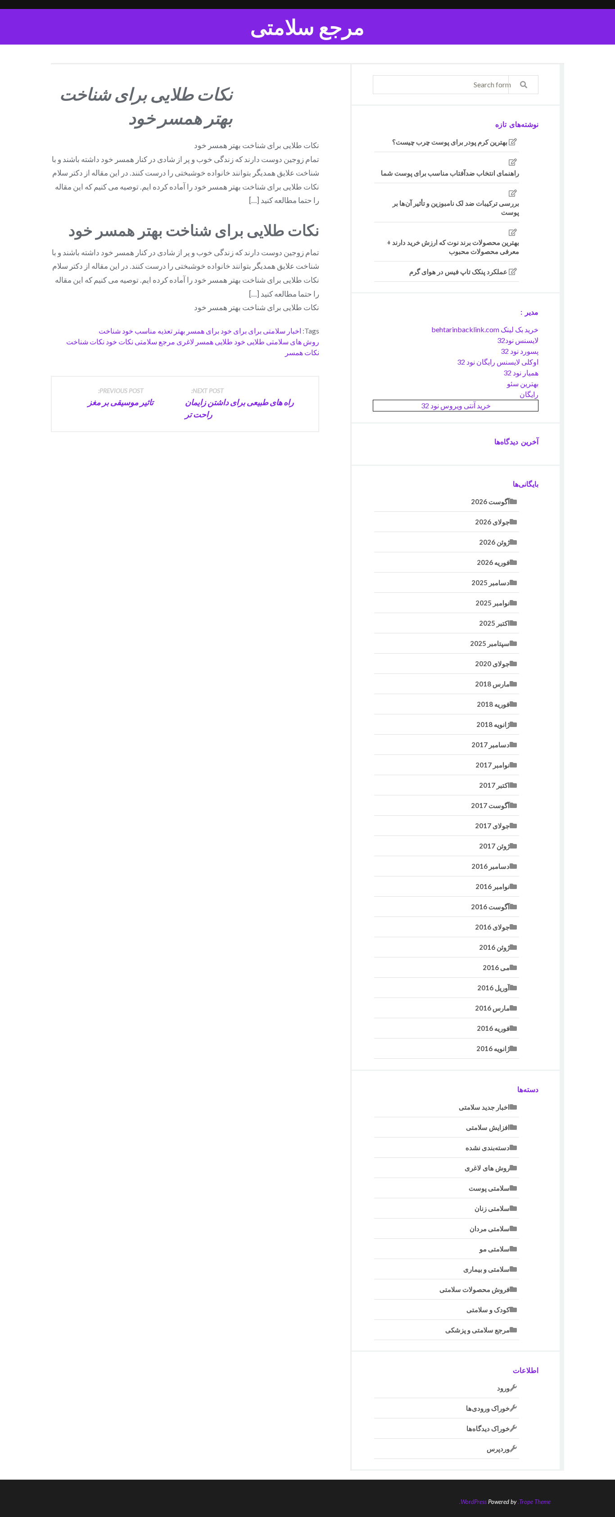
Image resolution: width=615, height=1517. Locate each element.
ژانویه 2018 (493, 724)
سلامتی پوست (489, 1188)
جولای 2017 (492, 826)
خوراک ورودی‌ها (488, 1408)
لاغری (185, 341)
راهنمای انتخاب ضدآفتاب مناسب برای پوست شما (450, 173)
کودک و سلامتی (488, 1309)
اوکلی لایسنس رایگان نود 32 (497, 361)
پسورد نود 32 (519, 351)
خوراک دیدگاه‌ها (488, 1428)
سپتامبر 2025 (490, 643)
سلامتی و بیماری (486, 1269)
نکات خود (119, 341)
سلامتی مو (494, 1249)
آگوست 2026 (490, 501)
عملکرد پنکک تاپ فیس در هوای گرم (458, 271)
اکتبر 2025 (494, 623)
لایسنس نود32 (517, 340)
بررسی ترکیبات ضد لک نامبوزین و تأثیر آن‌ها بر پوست (456, 207)
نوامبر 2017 (492, 765)
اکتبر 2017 (494, 785)
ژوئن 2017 (494, 846)
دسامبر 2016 (490, 866)
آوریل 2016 (493, 988)
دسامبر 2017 (490, 744)
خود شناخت (116, 330)
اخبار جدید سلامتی (484, 1107)
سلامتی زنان (492, 1208)
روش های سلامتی (292, 341)
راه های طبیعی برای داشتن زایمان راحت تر (239, 403)
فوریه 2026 (493, 562)
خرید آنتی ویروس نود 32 (456, 405)
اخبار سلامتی (282, 330)
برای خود (234, 330)
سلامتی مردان (490, 1228)
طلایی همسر (214, 341)
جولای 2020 (492, 663)
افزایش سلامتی (488, 1127)
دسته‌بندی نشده (488, 1147)
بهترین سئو (522, 383)
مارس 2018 (492, 684)
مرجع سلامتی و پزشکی (477, 1330)
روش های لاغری (487, 1168)
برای (255, 330)
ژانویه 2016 (493, 1048)
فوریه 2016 (493, 1028)
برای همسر (202, 330)
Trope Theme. (534, 1501)
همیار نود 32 (520, 372)
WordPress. (473, 1501)
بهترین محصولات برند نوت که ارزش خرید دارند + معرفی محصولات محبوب (453, 246)
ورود (503, 1388)
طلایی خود (249, 341)
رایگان (529, 394)
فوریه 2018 (493, 704)
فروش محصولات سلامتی (474, 1289)
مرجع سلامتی (307, 26)
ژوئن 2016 (494, 947)
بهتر (179, 330)
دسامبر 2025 (490, 582)
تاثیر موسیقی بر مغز (121, 397)
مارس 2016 (492, 1008)
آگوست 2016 (490, 907)
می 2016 (496, 967)
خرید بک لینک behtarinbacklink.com (484, 329)
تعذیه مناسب (153, 330)
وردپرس (498, 1449)
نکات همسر (302, 352)
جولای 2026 (492, 522)
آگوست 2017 (490, 805)
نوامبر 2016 (492, 886)
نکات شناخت (85, 341)
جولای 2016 (492, 927)
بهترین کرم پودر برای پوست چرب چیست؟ (449, 142)
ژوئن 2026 (494, 542)
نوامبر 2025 (492, 603)
